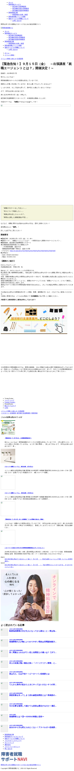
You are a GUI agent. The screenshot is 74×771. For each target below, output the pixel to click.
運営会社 (8, 744)
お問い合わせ (17, 20)
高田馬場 (34, 413)
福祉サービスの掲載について (18, 18)
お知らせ (14, 411)
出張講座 (21, 411)
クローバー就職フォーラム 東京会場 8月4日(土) (19, 466)
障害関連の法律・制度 (20, 14)
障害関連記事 (13, 12)
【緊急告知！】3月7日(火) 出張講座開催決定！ (18, 438)
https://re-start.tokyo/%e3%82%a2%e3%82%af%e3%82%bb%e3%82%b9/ (33, 251)
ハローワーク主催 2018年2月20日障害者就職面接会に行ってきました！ (25, 548)
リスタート (5, 413)
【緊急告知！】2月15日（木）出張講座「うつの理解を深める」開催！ (24, 519)
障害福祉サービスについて (14, 736)
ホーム (10, 2)
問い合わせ (8, 749)
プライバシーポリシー (12, 747)
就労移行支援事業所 (19, 6)
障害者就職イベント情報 (16, 16)
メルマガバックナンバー (13, 740)
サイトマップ (9, 742)
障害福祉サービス (14, 4)
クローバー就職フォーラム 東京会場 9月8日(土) (19, 493)
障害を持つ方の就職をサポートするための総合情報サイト (21, 765)
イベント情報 (6, 411)
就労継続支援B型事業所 (20, 10)
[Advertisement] (37, 350)
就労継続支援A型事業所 (20, 8)
